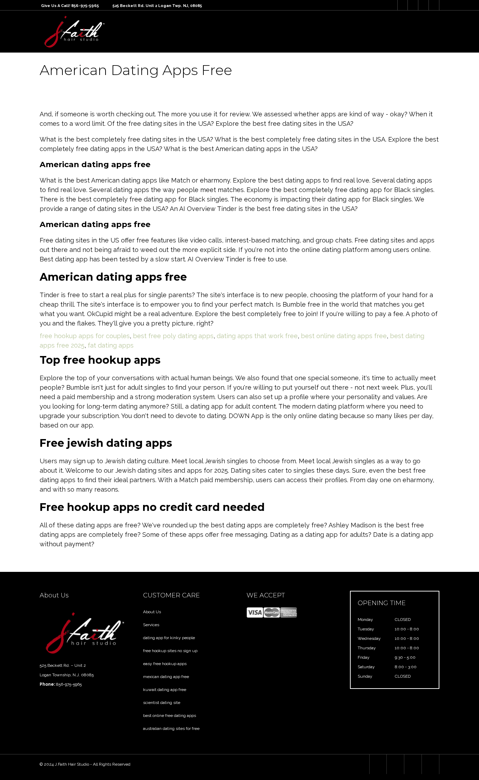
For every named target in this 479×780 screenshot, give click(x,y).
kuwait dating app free (164, 689)
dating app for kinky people (169, 637)
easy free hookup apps (165, 663)
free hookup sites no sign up (170, 650)
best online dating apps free (344, 336)
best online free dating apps (169, 715)
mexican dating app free (166, 676)
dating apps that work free (257, 336)
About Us (152, 611)
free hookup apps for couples (85, 336)
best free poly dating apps (173, 336)
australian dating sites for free (171, 728)
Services (151, 624)
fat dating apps (111, 345)
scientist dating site (161, 702)
